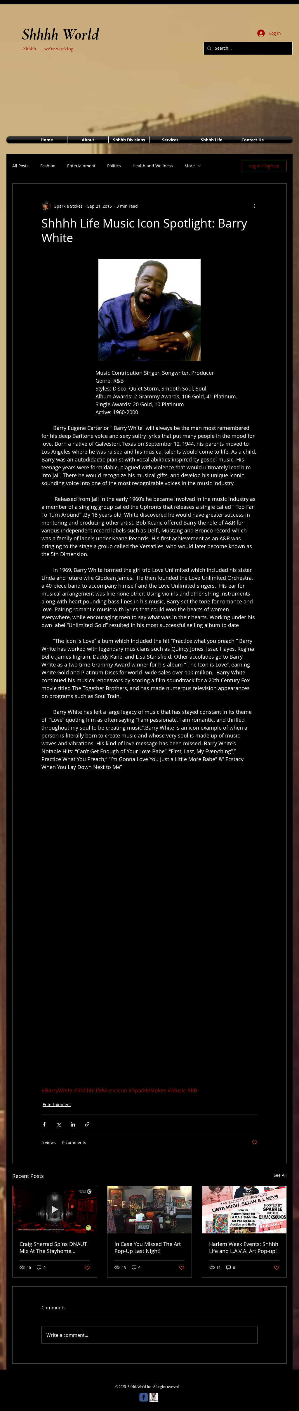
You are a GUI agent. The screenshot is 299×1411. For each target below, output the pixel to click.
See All (280, 1175)
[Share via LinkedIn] (73, 1124)
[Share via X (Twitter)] (58, 1124)
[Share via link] (87, 1124)
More (190, 166)
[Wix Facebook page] (143, 1397)
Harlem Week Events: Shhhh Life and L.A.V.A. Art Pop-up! (243, 1247)
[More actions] (254, 205)
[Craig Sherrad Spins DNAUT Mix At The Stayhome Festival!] (55, 1209)
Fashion (47, 166)
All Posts (20, 166)
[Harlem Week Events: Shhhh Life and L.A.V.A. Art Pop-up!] (244, 1209)
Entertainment (81, 166)
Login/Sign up (268, 20)
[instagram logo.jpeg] (154, 1397)
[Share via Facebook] (44, 1124)
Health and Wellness (153, 166)
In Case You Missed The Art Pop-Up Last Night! (147, 1247)
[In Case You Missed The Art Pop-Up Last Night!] (149, 1209)
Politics (114, 166)
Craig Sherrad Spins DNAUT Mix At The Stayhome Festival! (53, 1247)
